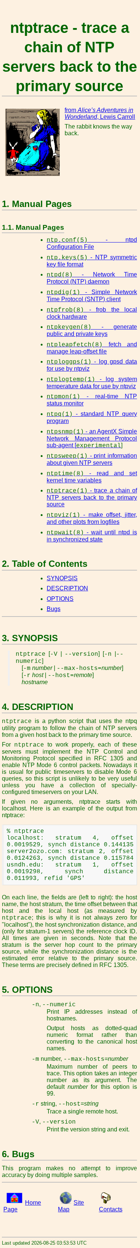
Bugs (53, 609)
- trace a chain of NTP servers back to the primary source (92, 497)
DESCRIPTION (67, 588)
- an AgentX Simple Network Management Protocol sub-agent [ (92, 438)
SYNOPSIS (62, 578)
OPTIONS (60, 599)
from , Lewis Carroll (100, 113)
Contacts (110, 1209)
